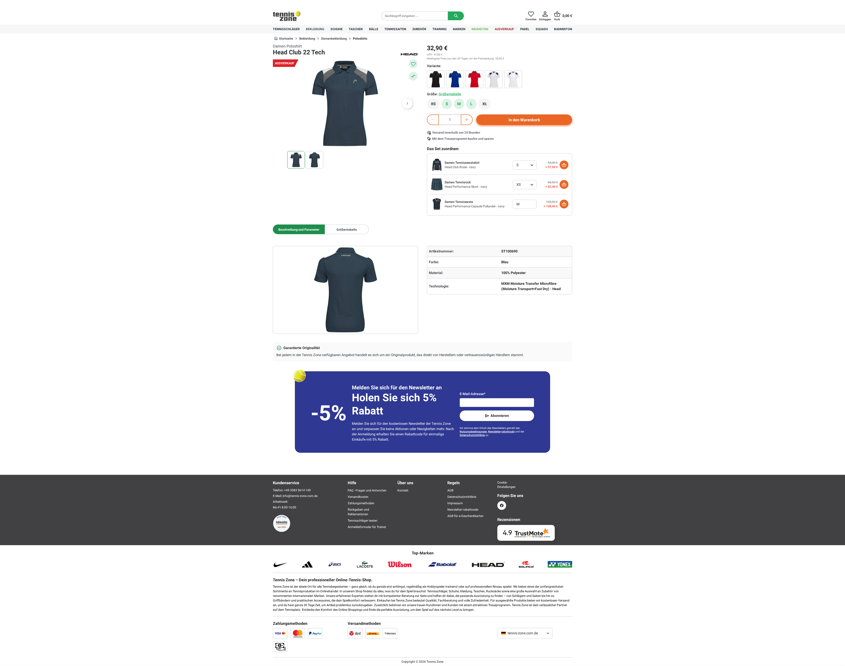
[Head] (409, 54)
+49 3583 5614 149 (301, 3)
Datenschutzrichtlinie (472, 435)
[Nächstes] (407, 103)
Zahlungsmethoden (361, 503)
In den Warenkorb (524, 120)
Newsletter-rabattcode (501, 431)
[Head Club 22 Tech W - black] (436, 79)
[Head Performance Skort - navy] (437, 184)
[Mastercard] (297, 633)
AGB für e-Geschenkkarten (465, 516)
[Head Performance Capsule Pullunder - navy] (437, 204)
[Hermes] (390, 633)
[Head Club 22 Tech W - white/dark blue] (494, 79)
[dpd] (355, 633)
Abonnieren (499, 416)
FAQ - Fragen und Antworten (367, 490)
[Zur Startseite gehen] (287, 16)
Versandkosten (358, 497)
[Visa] (280, 633)
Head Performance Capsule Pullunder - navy (475, 206)
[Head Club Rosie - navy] (437, 164)
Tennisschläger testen (362, 520)
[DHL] (372, 633)
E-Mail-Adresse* (472, 394)
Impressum (455, 503)
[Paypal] (315, 633)
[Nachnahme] (280, 646)
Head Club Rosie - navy (460, 167)
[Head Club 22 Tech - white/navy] (513, 79)
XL (486, 105)
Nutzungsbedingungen (473, 431)
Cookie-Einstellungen (501, 485)
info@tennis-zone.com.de (300, 496)
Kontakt (402, 490)
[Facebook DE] (501, 505)
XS (435, 105)
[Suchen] (456, 15)
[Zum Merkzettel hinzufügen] (413, 63)
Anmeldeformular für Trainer (367, 527)
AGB (450, 490)
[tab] (299, 229)
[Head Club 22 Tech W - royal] (455, 79)
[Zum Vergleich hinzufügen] (413, 76)
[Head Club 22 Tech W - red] (474, 79)
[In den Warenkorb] (564, 164)
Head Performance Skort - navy (466, 186)
